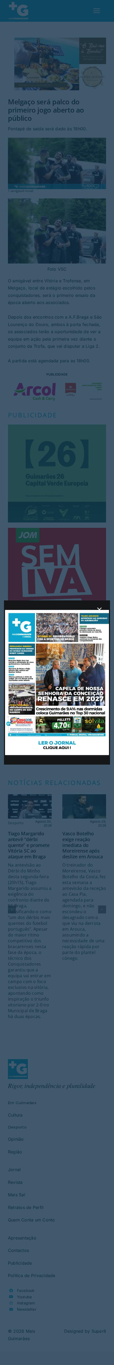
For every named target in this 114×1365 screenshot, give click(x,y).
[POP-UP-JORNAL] (57, 612)
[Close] (99, 610)
